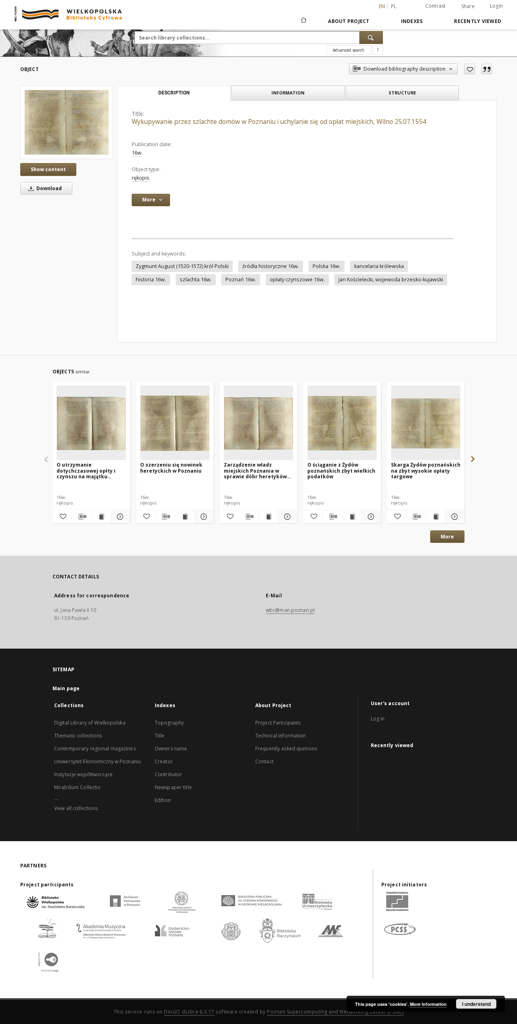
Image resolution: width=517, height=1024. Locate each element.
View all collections (76, 808)
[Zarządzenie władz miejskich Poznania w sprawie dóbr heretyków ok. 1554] (258, 423)
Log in (378, 718)
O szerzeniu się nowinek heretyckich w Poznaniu (171, 467)
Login (496, 5)
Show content (48, 169)
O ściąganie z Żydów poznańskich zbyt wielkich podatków (341, 470)
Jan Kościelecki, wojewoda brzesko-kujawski (390, 279)
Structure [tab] (402, 93)
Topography (169, 722)
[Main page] (303, 21)
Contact (264, 761)
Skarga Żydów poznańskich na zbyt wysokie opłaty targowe (425, 470)
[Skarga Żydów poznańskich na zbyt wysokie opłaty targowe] (425, 423)
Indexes (412, 21)
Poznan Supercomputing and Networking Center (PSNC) (335, 1011)
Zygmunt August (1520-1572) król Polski (182, 266)
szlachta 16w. (196, 279)
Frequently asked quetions (286, 748)
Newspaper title (173, 787)
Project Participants (278, 722)
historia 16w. (151, 279)
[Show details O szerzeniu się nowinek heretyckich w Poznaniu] (202, 516)
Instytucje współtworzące (83, 774)
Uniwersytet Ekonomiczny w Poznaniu (97, 761)
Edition (163, 800)
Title (160, 735)
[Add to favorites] (469, 69)
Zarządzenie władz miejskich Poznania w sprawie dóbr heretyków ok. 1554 (255, 470)
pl (394, 6)
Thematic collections (78, 735)
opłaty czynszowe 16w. (297, 279)
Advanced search (348, 50)
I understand (476, 1003)
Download (48, 188)
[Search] (371, 37)
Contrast (435, 5)
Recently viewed (477, 21)
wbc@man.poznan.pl (290, 610)
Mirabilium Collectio (77, 787)
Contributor (168, 774)
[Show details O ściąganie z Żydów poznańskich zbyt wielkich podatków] (370, 516)
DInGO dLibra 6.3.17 (189, 1011)
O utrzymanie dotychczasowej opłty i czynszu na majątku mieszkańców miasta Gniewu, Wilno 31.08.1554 (88, 470)
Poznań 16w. (240, 279)
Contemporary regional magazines (95, 748)
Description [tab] (173, 93)
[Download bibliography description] (81, 516)
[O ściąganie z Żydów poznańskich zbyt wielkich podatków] (342, 423)
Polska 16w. (326, 266)
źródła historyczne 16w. (270, 266)
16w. (137, 152)
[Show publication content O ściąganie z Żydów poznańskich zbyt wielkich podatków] (352, 516)
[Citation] (486, 69)
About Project (348, 21)
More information (428, 1004)
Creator (164, 761)
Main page (66, 688)
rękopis (140, 177)
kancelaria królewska (379, 266)
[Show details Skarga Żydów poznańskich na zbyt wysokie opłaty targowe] (453, 516)
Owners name (171, 748)
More (447, 536)
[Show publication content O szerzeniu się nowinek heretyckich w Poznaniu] (184, 516)
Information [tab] (288, 93)
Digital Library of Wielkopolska (90, 722)
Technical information (280, 735)
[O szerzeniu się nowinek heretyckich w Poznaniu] (175, 423)
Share (468, 6)
